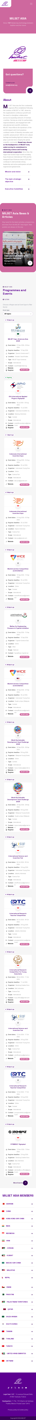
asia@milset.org (11, 85)
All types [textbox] (7, 314)
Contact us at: (10, 83)
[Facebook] (12, 1388)
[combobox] (18, 314)
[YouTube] (26, 1388)
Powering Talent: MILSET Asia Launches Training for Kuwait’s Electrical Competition (16, 257)
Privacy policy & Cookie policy (18, 1410)
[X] (15, 1388)
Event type (6, 310)
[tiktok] (8, 1388)
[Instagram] (26, 91)
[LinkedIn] (19, 1388)
